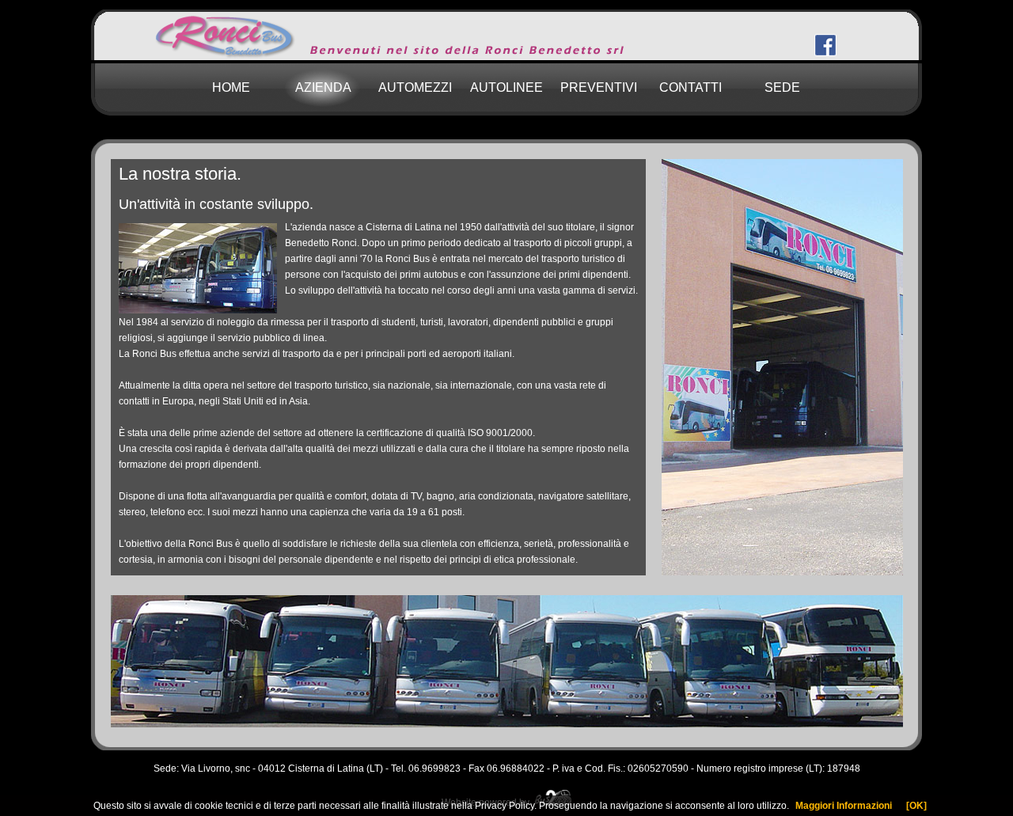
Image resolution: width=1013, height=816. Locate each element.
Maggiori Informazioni (843, 805)
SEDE (782, 87)
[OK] (916, 805)
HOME (231, 87)
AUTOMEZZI (415, 87)
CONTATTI (690, 87)
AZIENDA (323, 87)
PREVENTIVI (598, 87)
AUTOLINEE (506, 87)
